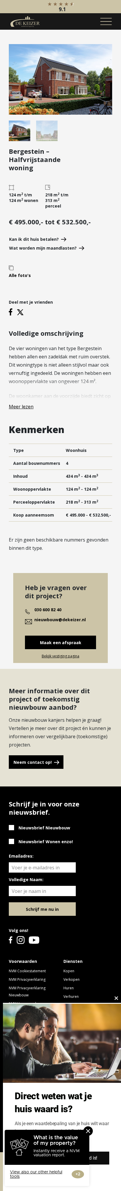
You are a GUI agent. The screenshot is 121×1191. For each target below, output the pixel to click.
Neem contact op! (33, 762)
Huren (68, 987)
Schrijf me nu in (42, 909)
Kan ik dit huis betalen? (34, 239)
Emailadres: (21, 856)
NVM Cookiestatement (27, 970)
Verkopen (71, 979)
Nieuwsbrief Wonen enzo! (46, 841)
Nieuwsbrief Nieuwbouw (44, 828)
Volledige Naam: (26, 879)
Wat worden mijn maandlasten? (43, 248)
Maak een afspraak (60, 642)
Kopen (68, 970)
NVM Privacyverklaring (27, 979)
